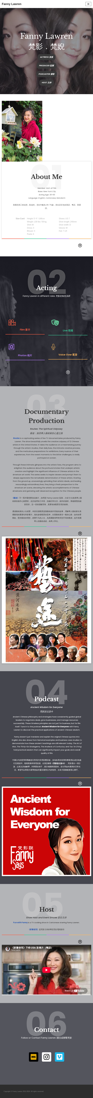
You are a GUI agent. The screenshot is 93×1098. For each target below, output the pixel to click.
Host (46, 909)
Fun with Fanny (20, 922)
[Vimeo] (59, 1057)
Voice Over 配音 (67, 354)
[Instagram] (46, 1057)
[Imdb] (33, 1057)
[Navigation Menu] (88, 4)
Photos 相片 (25, 355)
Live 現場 (68, 330)
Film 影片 (25, 329)
